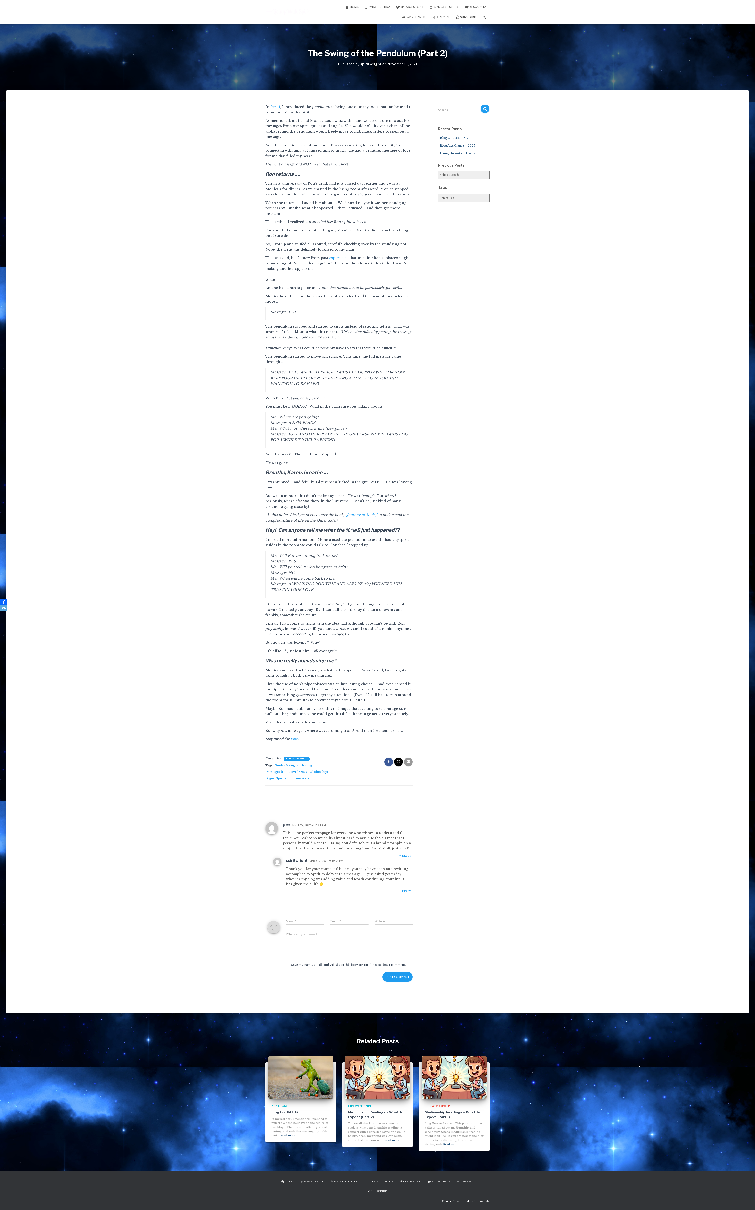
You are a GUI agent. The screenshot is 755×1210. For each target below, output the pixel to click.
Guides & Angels (287, 765)
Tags (442, 187)
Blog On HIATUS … (454, 138)
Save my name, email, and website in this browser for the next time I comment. (348, 965)
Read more (288, 1135)
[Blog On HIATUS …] (300, 1077)
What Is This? (379, 7)
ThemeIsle (482, 1201)
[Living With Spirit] (288, 12)
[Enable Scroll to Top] (747, 1202)
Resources (478, 7)
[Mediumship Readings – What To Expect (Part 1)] (454, 1077)
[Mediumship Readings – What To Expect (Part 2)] (377, 1077)
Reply (406, 855)
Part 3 (295, 739)
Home (354, 7)
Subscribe (468, 17)
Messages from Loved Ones (286, 772)
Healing (306, 765)
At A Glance (416, 17)
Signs (270, 778)
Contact (442, 17)
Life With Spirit (446, 7)
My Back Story (412, 7)
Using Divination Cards (457, 153)
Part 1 (275, 107)
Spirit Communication (292, 778)
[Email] (3, 608)
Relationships (319, 772)
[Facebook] (3, 602)
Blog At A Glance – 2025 (457, 145)
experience (338, 258)
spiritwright (297, 860)
